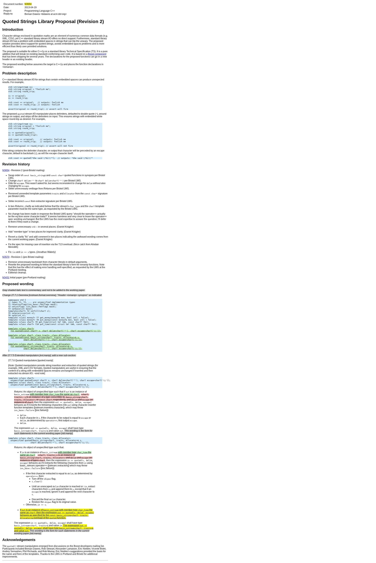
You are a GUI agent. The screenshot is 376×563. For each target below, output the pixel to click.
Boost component (97, 54)
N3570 (5, 257)
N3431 (5, 277)
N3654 (5, 170)
